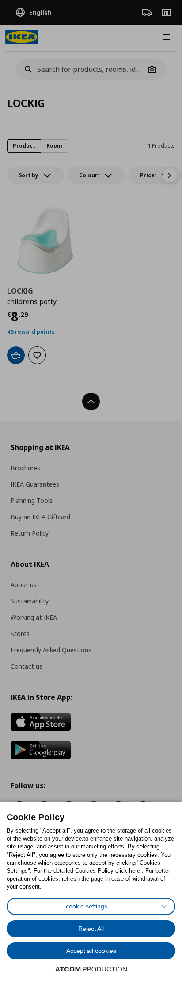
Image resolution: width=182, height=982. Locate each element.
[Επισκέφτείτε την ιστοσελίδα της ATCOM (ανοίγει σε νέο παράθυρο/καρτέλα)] (91, 969)
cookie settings (86, 906)
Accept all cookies (91, 950)
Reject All (91, 928)
